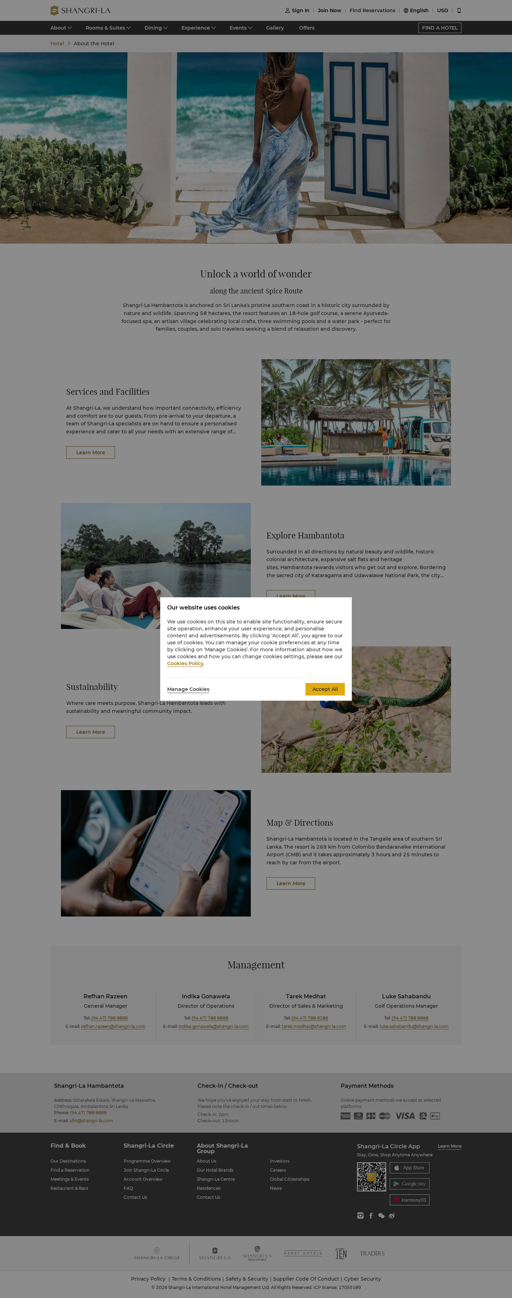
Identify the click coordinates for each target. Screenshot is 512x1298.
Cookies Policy (185, 663)
